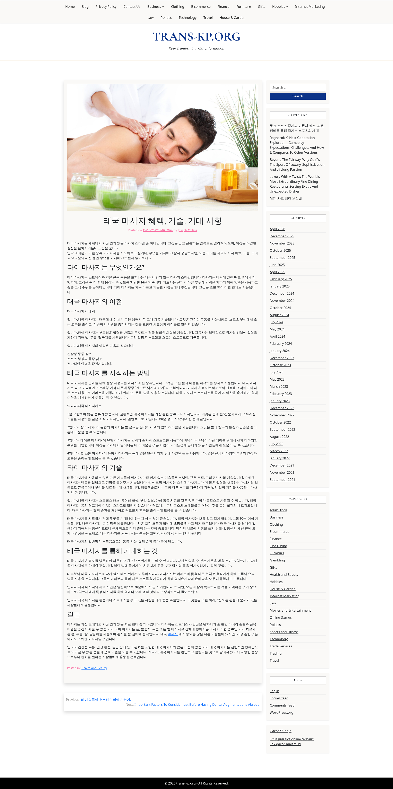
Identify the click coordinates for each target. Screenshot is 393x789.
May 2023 (277, 379)
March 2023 (279, 386)
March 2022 (279, 451)
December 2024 (282, 293)
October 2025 (280, 250)
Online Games (281, 617)
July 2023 (276, 372)
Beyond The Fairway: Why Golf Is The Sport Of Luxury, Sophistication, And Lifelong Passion (297, 164)
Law (151, 17)
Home (70, 6)
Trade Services (281, 646)
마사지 (173, 634)
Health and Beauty (94, 668)
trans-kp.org (196, 36)
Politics (166, 17)
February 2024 (281, 343)
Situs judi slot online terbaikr (292, 739)
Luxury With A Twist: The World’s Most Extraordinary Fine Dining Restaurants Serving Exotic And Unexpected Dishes (295, 184)
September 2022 (282, 429)
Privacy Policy (106, 6)
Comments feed (282, 705)
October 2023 (280, 365)
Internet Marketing (310, 6)
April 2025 (277, 272)
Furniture (243, 6)
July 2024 (276, 322)
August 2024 (279, 315)
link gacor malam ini (285, 744)
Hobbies (278, 6)
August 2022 (279, 436)
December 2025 (282, 236)
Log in (274, 691)
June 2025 (277, 265)
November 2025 (282, 243)
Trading (276, 653)
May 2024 (277, 329)
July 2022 (276, 444)
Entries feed (279, 698)
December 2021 (282, 465)
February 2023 (281, 393)
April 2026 (277, 229)
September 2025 (282, 257)
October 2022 (280, 422)
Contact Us (131, 6)
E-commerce (201, 6)
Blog (85, 6)
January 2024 (280, 350)
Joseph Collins (187, 230)
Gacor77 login (280, 731)
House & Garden (232, 17)
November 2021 (282, 472)
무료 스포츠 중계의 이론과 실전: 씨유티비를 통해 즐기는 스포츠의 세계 (297, 128)
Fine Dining (278, 546)
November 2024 (282, 300)
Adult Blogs (278, 510)
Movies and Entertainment (290, 610)
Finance (223, 6)
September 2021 (282, 479)
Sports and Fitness (284, 632)
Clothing (177, 6)
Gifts (261, 6)
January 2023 (280, 401)
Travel (208, 17)
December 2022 (282, 408)
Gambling (277, 560)
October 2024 (280, 307)
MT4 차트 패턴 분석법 (286, 198)
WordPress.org (281, 712)
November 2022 (282, 415)
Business (154, 6)
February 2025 (281, 279)
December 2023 (282, 358)
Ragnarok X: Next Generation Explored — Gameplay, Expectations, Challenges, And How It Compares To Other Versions (297, 145)
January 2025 (280, 286)
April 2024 (277, 336)
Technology (187, 17)
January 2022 (280, 458)
